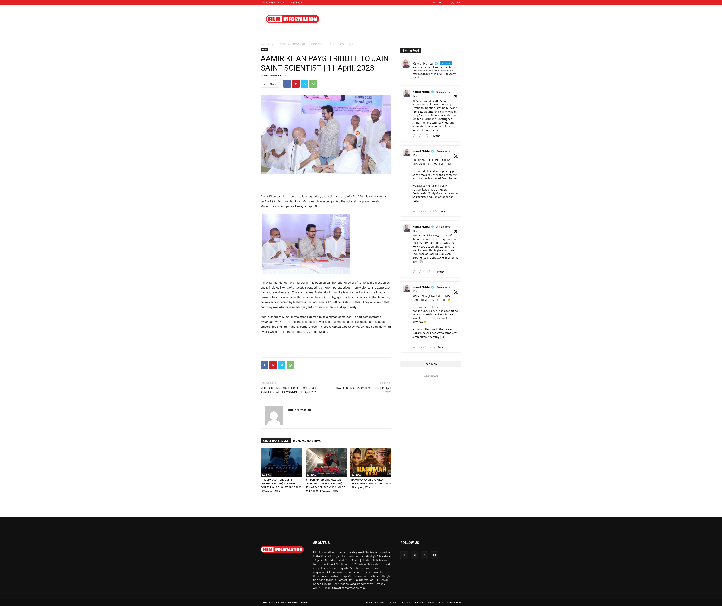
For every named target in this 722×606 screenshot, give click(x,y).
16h (415, 291)
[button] (434, 2)
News (273, 44)
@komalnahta (443, 91)
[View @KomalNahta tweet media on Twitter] (421, 261)
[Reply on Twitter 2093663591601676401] (414, 135)
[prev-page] (263, 498)
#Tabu (431, 189)
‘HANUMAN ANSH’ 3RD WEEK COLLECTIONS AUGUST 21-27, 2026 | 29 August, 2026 (370, 483)
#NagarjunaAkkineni (425, 311)
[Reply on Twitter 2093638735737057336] (414, 211)
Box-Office (266, 475)
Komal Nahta (421, 91)
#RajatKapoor (441, 197)
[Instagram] (446, 2)
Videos (431, 602)
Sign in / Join (297, 2)
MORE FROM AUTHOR (307, 440)
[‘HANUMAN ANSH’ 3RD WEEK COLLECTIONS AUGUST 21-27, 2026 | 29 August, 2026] (370, 462)
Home (264, 44)
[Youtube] (458, 2)
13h (415, 95)
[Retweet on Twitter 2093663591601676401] (421, 135)
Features (406, 602)
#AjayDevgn (419, 186)
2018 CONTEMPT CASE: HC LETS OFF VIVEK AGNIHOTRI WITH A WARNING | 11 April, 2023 (289, 390)
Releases (419, 602)
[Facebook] (440, 2)
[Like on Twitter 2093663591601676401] (428, 135)
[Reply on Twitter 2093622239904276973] (414, 347)
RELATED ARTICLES (276, 440)
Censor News (454, 602)
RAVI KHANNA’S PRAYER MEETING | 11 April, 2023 (363, 390)
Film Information (272, 75)
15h (415, 155)
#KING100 (418, 314)
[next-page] (269, 498)
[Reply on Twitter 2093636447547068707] (414, 271)
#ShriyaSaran (435, 193)
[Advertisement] (393, 19)
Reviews (379, 602)
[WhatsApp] (313, 84)
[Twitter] (452, 2)
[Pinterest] (296, 84)
